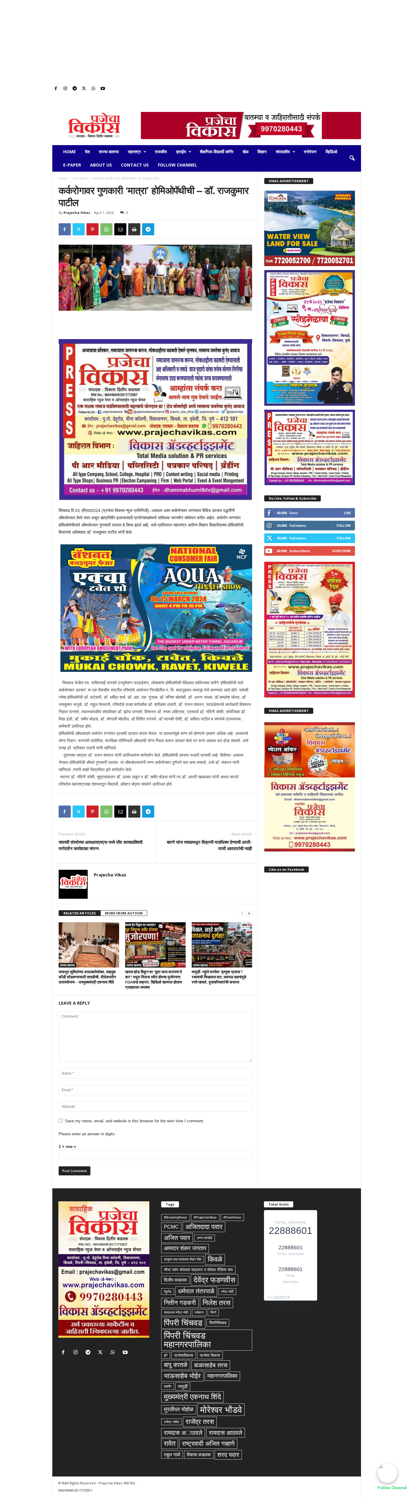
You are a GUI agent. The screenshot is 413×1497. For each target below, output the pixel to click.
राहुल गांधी (172, 1454)
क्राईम (181, 151)
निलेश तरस (216, 1303)
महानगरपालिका (222, 1376)
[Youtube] (102, 88)
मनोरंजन (310, 151)
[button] (352, 158)
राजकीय (161, 151)
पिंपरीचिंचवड (217, 1323)
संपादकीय (283, 151)
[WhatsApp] (93, 88)
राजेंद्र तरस (200, 1421)
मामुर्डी (182, 1386)
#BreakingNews (175, 1217)
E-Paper (72, 165)
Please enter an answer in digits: (87, 1134)
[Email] (120, 229)
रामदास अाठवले (183, 1432)
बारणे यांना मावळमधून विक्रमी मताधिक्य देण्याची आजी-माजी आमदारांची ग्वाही (209, 845)
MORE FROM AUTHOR (124, 913)
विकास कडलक (199, 1454)
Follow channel (177, 165)
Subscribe (341, 550)
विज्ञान (262, 151)
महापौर (167, 1386)
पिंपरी (213, 1312)
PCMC (171, 1227)
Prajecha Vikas (76, 212)
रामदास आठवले (225, 1432)
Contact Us (135, 165)
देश (87, 151)
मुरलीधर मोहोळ (178, 1409)
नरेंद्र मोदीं (227, 1291)
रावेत (169, 1443)
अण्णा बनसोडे (204, 1238)
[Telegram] (74, 88)
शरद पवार (228, 1454)
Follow (344, 525)
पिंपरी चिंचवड (183, 1322)
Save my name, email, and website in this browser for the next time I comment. (134, 1121)
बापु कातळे (175, 1364)
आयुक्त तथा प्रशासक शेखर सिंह (182, 1259)
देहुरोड (167, 1291)
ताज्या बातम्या (109, 151)
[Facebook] (56, 88)
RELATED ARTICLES (79, 913)
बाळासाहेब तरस (210, 1365)
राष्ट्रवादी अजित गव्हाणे (208, 1443)
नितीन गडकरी (180, 1302)
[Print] (134, 229)
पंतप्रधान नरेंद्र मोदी (176, 1312)
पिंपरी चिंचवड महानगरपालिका (187, 1340)
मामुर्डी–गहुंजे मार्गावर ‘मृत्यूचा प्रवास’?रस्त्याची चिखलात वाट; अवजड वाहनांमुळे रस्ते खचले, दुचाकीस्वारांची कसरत (219, 977)
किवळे (215, 1259)
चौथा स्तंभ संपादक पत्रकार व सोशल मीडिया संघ (198, 1269)
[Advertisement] (206, 42)
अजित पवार (177, 1237)
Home (69, 151)
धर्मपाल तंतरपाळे (196, 1291)
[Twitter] (84, 88)
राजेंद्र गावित (171, 1422)
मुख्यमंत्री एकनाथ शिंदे (192, 1397)
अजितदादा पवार (204, 1227)
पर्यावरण (199, 1312)
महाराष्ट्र (134, 151)
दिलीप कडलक (175, 1279)
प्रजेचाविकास (183, 1355)
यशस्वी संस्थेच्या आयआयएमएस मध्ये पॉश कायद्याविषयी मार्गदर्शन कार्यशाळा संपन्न (100, 845)
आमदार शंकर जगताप (185, 1248)
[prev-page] (242, 913)
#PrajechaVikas (205, 1217)
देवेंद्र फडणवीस (214, 1280)
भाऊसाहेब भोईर (182, 1376)
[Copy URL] (162, 229)
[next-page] (249, 913)
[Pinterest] (92, 229)
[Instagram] (65, 88)
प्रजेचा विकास (210, 1355)
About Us (101, 165)
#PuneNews (232, 1217)
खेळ (245, 151)
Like (347, 512)
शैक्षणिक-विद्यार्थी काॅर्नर (216, 151)
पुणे (165, 1355)
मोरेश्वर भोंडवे (221, 1410)
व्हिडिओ (331, 151)
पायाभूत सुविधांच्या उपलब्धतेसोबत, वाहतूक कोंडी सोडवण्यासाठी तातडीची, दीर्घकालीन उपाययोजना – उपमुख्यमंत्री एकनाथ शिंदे (87, 977)
